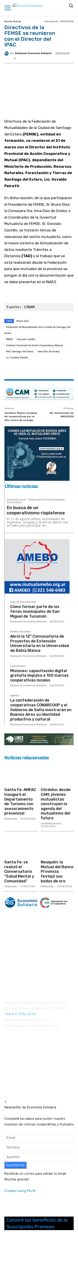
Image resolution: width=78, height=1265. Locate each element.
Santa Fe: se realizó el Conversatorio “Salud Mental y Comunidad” (19, 871)
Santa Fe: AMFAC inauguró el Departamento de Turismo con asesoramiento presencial (20, 801)
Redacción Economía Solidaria (33, 53)
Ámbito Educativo (20, 631)
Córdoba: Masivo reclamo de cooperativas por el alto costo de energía (20, 416)
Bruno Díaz (22, 320)
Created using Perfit (20, 1191)
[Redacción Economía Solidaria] (7, 53)
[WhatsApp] (42, 369)
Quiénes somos (15, 969)
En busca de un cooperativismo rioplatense (36, 510)
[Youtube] (30, 1249)
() (58, 1054)
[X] (32, 369)
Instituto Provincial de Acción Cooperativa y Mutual (34, 345)
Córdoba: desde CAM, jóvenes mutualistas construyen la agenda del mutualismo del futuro (56, 803)
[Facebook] (22, 369)
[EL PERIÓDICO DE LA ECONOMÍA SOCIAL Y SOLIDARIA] (28, 8)
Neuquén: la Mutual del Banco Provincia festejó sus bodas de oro (57, 871)
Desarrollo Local (16, 499)
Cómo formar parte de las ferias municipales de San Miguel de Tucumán (35, 611)
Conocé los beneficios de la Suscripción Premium (37, 1223)
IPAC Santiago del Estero (19, 351)
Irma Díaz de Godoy (49, 351)
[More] (62, 369)
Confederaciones (51, 823)
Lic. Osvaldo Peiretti (17, 357)
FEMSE (9, 339)
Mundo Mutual (12, 21)
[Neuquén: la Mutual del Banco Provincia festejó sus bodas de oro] (57, 846)
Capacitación (18, 666)
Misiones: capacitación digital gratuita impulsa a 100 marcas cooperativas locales (39, 675)
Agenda (14, 695)
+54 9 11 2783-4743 (20, 1014)
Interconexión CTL (18, 1065)
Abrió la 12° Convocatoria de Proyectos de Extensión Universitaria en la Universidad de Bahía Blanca (39, 643)
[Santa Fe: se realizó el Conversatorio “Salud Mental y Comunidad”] (20, 846)
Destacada (10, 819)
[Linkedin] (52, 369)
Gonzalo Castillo (26, 339)
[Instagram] (13, 1249)
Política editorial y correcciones (26, 974)
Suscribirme (15, 1165)
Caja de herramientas (23, 602)
